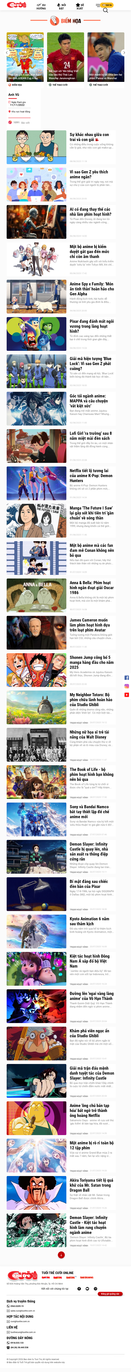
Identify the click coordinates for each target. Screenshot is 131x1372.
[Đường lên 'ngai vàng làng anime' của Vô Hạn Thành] (36, 1006)
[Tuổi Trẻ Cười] (95, 1288)
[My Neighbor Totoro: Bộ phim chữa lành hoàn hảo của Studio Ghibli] (36, 707)
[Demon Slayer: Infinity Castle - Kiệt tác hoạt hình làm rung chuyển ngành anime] (36, 1230)
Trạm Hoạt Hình (79, 723)
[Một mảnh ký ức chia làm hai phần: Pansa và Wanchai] (65, 57)
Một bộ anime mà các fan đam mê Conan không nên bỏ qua (92, 550)
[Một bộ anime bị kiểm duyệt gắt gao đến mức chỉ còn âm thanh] (36, 259)
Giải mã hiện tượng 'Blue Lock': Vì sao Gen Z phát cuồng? (90, 363)
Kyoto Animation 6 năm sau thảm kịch (89, 921)
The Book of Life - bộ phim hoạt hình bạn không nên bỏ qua (92, 774)
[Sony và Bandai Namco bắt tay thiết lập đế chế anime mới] (36, 819)
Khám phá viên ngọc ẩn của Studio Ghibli (89, 1033)
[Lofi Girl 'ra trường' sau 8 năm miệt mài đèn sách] (36, 446)
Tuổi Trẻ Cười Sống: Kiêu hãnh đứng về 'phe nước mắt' (105, 76)
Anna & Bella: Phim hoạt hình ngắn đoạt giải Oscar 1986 (92, 587)
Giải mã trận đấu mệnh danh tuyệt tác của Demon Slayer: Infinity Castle (92, 1073)
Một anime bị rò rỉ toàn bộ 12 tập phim (92, 1145)
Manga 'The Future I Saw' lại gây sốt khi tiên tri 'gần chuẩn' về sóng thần (92, 513)
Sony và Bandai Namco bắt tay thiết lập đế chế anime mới (89, 811)
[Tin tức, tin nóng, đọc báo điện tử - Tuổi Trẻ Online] (47, 1277)
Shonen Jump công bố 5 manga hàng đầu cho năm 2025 (92, 662)
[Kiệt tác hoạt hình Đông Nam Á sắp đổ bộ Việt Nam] (36, 969)
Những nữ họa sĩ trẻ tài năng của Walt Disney (89, 735)
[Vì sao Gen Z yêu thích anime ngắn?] (36, 185)
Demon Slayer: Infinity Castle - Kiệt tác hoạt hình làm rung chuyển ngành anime (88, 1225)
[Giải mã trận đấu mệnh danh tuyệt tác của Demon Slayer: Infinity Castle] (36, 1081)
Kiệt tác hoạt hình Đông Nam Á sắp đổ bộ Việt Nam (90, 961)
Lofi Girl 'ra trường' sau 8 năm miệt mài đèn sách (91, 436)
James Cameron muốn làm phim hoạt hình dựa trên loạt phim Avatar (90, 625)
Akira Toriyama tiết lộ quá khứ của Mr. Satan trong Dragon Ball (91, 1185)
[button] (97, 5)
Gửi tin (109, 5)
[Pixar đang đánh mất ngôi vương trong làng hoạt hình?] (36, 334)
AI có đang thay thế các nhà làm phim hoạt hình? (90, 212)
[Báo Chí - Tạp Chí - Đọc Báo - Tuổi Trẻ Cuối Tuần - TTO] (59, 1277)
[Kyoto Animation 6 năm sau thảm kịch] (36, 932)
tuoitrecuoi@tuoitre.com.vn (23, 1332)
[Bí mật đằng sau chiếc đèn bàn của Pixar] (36, 894)
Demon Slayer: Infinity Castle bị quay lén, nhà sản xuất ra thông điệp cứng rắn (89, 852)
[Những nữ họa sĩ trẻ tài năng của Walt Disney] (36, 745)
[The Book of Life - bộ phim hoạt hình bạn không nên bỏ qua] (36, 782)
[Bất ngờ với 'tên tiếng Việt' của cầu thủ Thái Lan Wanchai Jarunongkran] (25, 57)
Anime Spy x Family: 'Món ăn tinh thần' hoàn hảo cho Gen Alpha (92, 288)
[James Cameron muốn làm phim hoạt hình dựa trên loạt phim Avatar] (36, 633)
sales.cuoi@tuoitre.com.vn (23, 1311)
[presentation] (6, 52)
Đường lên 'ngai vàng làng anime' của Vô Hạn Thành (92, 996)
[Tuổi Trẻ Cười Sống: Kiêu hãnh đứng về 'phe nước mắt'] (105, 57)
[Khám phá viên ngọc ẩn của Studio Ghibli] (36, 1044)
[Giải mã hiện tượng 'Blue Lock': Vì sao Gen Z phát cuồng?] (36, 371)
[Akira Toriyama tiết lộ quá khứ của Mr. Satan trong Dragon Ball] (36, 1193)
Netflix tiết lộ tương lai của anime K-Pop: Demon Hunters (91, 475)
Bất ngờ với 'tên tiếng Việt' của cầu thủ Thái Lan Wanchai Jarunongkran (23, 75)
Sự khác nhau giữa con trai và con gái (89, 137)
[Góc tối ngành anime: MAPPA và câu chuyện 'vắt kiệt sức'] (36, 409)
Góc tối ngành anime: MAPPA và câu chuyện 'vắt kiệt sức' (89, 400)
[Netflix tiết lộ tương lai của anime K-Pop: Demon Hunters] (36, 483)
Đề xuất (80, 7)
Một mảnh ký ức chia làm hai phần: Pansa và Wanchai (65, 76)
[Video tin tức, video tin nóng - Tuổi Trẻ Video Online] (72, 1277)
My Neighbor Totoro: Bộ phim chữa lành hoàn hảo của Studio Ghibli (91, 699)
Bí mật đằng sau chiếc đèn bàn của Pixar (89, 884)
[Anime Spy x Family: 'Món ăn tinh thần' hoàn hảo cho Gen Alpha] (36, 297)
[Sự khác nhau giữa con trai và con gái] (36, 147)
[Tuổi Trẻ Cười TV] (87, 1288)
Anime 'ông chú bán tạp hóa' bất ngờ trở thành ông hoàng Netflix (89, 1110)
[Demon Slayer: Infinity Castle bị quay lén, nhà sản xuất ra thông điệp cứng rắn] (36, 857)
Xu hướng (41, 7)
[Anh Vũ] (24, 88)
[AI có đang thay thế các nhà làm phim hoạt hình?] (36, 222)
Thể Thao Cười (19, 85)
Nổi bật (62, 7)
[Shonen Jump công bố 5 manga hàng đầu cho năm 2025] (36, 670)
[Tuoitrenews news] (86, 1277)
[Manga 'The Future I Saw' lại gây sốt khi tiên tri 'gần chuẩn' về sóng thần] (36, 521)
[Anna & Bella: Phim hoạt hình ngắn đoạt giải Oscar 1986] (36, 595)
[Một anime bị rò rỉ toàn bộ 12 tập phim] (36, 1156)
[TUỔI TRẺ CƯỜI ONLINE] (22, 1276)
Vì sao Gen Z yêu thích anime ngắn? (89, 174)
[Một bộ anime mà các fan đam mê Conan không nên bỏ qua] (36, 558)
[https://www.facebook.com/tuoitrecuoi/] (79, 1288)
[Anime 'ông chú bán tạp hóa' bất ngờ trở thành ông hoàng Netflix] (36, 1118)
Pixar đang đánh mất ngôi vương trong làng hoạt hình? (92, 326)
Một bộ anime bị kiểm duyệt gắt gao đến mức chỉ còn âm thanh (89, 251)
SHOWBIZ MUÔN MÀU (102, 85)
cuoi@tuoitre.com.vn (20, 1321)
